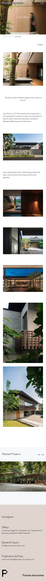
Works (11, 36)
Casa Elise (17, 36)
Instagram (8, 517)
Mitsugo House (12, 486)
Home (5, 36)
